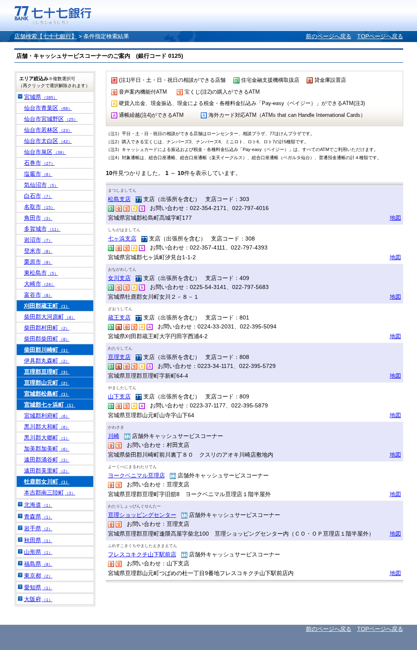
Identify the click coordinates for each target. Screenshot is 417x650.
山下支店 (119, 396)
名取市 (39, 207)
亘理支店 (119, 357)
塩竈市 (38, 174)
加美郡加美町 (47, 448)
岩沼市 (38, 239)
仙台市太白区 (48, 141)
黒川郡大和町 (47, 426)
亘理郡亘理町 (47, 371)
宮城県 (40, 97)
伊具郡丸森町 (47, 360)
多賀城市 (42, 228)
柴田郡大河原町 (49, 316)
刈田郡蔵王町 (47, 305)
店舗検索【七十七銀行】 (45, 36)
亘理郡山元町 (47, 382)
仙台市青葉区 (48, 108)
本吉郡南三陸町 (49, 492)
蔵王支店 (119, 317)
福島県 (38, 563)
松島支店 (119, 199)
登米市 (38, 250)
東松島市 (41, 272)
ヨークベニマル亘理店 (136, 475)
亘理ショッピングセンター (142, 515)
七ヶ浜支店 (122, 238)
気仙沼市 (41, 185)
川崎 (113, 436)
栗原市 (38, 261)
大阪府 (38, 599)
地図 (395, 217)
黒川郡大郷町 (47, 437)
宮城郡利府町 (47, 415)
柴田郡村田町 (47, 327)
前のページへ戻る (328, 36)
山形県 (38, 552)
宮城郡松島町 (47, 393)
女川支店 (119, 278)
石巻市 (39, 163)
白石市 (38, 196)
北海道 (38, 504)
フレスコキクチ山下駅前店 (142, 554)
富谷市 (38, 294)
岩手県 (38, 528)
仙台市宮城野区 (51, 119)
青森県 (38, 516)
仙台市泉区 (45, 152)
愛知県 (38, 587)
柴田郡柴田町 (47, 338)
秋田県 (38, 540)
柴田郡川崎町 (47, 349)
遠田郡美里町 (47, 470)
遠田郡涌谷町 (47, 459)
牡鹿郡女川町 (47, 481)
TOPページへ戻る (380, 36)
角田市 (38, 217)
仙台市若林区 (48, 130)
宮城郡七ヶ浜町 (49, 404)
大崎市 (39, 283)
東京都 (38, 575)
